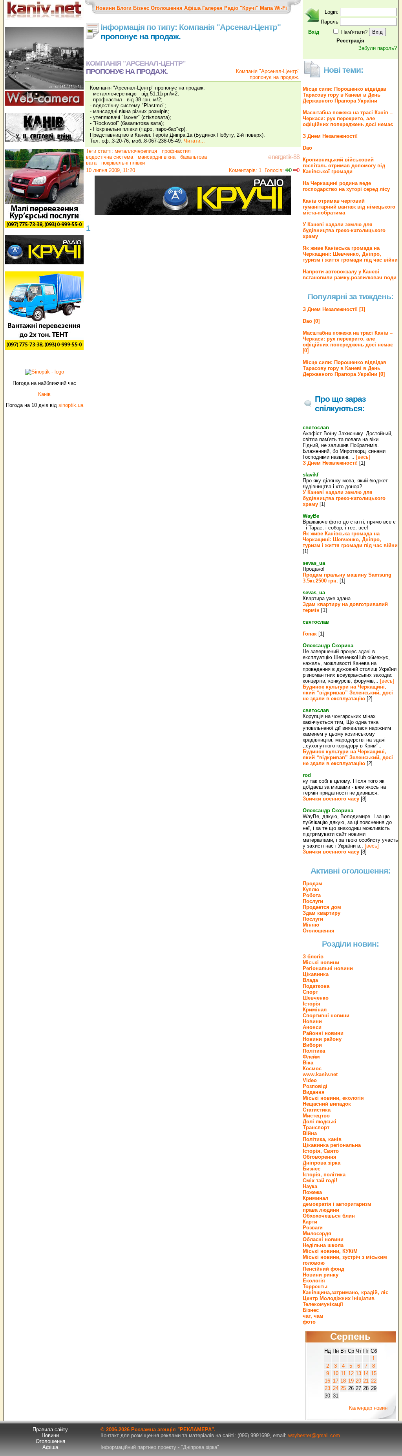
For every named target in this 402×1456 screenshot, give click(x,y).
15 (373, 1373)
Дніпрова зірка (321, 1163)
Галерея (212, 8)
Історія (311, 1004)
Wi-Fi (280, 8)
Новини (105, 8)
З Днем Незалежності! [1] (334, 309)
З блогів (313, 957)
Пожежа (312, 1192)
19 (351, 1381)
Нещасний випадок (327, 1104)
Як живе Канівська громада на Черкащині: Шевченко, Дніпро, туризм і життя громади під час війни (350, 254)
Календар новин (368, 1408)
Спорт (310, 992)
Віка (308, 1063)
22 (373, 1381)
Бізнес (141, 8)
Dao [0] (311, 321)
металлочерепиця (136, 151)
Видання (314, 1092)
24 (335, 1388)
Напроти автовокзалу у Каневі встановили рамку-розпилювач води (350, 274)
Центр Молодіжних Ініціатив (339, 1298)
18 (343, 1381)
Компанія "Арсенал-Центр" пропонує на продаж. (268, 74)
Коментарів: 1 (245, 170)
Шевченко (316, 998)
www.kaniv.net (320, 1074)
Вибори (312, 1045)
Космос (312, 1068)
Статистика (317, 1110)
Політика (314, 1051)
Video (310, 1080)
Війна (310, 1133)
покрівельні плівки (122, 163)
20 (358, 1381)
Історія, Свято (321, 1151)
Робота (312, 895)
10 (335, 1373)
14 (366, 1373)
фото (309, 1322)
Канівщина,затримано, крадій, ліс (345, 1292)
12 (351, 1373)
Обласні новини (323, 1239)
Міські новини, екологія (333, 1098)
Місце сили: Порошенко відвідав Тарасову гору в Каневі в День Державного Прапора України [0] (344, 368)
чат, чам (313, 1316)
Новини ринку (320, 1275)
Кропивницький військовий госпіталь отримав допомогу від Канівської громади (344, 165)
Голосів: (274, 170)
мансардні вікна (155, 157)
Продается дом (322, 907)
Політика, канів (322, 1139)
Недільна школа (323, 1245)
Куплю (311, 889)
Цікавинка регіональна (332, 1145)
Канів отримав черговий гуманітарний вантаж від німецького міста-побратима (349, 207)
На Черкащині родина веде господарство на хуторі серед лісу (346, 186)
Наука (310, 1186)
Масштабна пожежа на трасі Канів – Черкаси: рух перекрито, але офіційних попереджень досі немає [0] (348, 341)
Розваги (313, 1228)
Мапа (266, 8)
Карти (310, 1222)
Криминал (315, 1198)
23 (327, 1388)
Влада (310, 980)
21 (366, 1381)
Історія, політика (324, 1175)
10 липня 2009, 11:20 (110, 170)
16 (327, 1381)
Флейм (311, 1057)
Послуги (313, 901)
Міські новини (321, 962)
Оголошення (167, 8)
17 (335, 1381)
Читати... (194, 141)
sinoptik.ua (70, 405)
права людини (321, 1210)
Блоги (124, 8)
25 (343, 1388)
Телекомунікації (323, 1304)
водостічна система (109, 157)
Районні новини (323, 1033)
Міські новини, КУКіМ (330, 1251)
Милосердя (317, 1233)
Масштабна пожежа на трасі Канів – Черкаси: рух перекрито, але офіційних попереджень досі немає (348, 118)
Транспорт (316, 1127)
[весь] (363, 457)
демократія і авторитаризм (337, 1204)
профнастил (175, 151)
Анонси (312, 1027)
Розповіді (315, 1086)
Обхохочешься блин (329, 1216)
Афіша (192, 8)
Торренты (315, 1286)
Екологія (314, 1281)
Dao (307, 148)
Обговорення (319, 1157)
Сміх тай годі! (320, 1180)
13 (358, 1373)
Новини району (322, 1039)
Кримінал (315, 1010)
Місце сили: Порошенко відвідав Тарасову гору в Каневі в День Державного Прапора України (344, 95)
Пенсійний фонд (323, 1269)
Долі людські (319, 1122)
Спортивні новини (326, 1015)
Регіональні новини (328, 968)
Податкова (316, 986)
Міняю (311, 925)
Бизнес (311, 1169)
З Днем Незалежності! (330, 136)
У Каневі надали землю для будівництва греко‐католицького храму (344, 230)
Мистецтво (316, 1116)
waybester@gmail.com (314, 1435)
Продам (312, 883)
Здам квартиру (321, 913)
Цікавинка (316, 974)
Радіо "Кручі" (241, 8)
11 (343, 1373)
